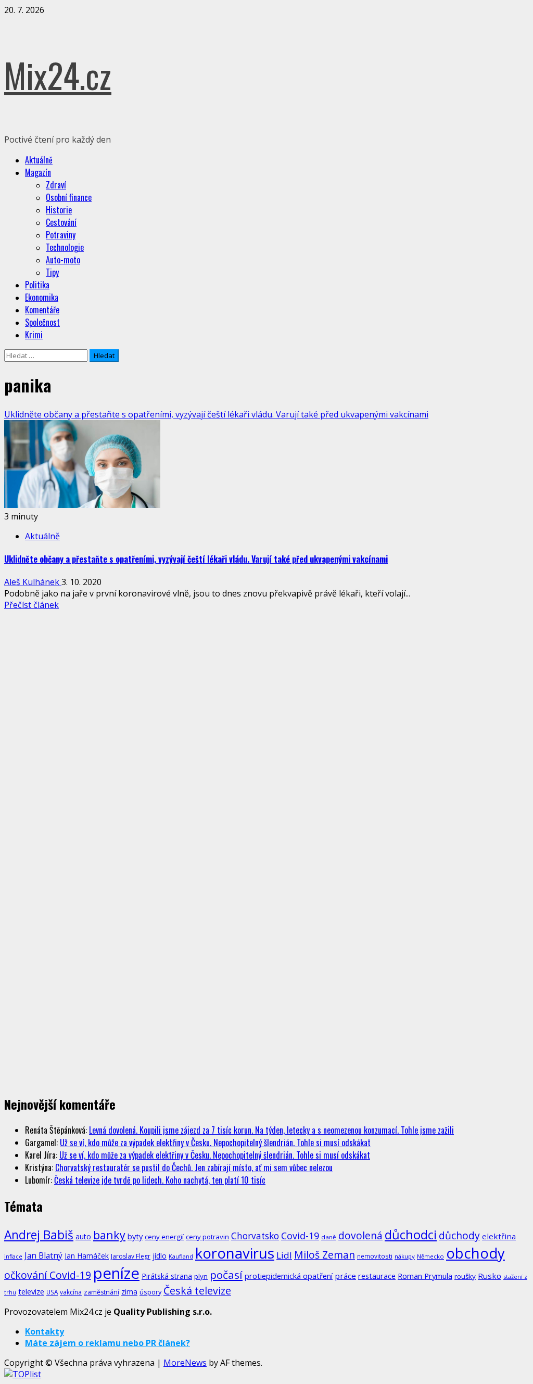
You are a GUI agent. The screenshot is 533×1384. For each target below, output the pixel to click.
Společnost (42, 322)
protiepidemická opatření (289, 1276)
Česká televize (197, 1291)
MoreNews (185, 1362)
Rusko (489, 1276)
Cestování (61, 222)
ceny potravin (207, 1236)
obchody (475, 1253)
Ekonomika (41, 297)
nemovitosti (374, 1256)
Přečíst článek (31, 605)
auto (83, 1236)
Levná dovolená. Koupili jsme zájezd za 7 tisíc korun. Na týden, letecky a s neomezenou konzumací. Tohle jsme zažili (271, 1130)
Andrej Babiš (38, 1235)
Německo (430, 1256)
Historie (59, 210)
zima (129, 1292)
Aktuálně (39, 160)
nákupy (405, 1256)
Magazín (38, 172)
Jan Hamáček (87, 1256)
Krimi (34, 334)
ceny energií (164, 1236)
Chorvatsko (255, 1236)
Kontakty (44, 1331)
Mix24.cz (57, 74)
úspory (150, 1292)
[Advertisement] (82, 689)
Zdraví (56, 185)
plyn (201, 1276)
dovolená (360, 1235)
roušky (465, 1276)
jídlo (160, 1256)
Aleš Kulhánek (32, 582)
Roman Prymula (425, 1276)
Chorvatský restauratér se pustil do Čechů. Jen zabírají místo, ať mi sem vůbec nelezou (194, 1167)
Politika (37, 284)
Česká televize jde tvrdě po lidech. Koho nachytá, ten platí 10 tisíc (159, 1180)
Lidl (284, 1255)
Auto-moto (63, 259)
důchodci (411, 1234)
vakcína (71, 1292)
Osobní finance (69, 197)
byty (135, 1236)
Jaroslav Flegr (130, 1256)
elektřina (499, 1236)
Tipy (52, 272)
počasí (226, 1274)
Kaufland (181, 1256)
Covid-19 (300, 1235)
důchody (459, 1235)
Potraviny (60, 234)
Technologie (65, 247)
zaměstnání (101, 1292)
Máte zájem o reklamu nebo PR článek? (107, 1343)
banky (109, 1234)
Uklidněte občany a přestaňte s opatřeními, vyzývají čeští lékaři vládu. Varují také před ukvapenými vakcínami (216, 414)
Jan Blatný (43, 1255)
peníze (116, 1273)
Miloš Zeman (324, 1255)
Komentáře (42, 309)
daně (328, 1237)
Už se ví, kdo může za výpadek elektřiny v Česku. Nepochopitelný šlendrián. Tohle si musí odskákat (215, 1142)
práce (345, 1276)
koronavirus (234, 1253)
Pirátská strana (167, 1276)
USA (52, 1292)
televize (31, 1291)
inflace (13, 1256)
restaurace (377, 1276)
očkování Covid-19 (47, 1275)
